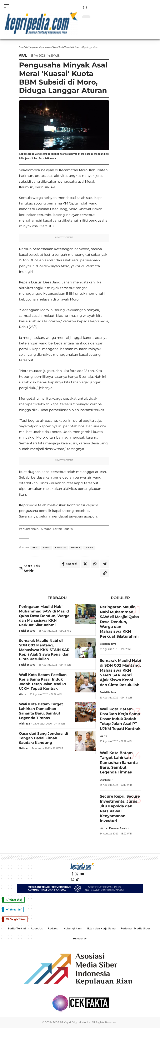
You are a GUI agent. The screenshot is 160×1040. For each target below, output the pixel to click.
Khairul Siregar (40, 528)
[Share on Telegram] (104, 564)
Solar (89, 547)
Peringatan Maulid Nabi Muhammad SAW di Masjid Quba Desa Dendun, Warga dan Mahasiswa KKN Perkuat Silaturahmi (44, 616)
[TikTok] (77, 879)
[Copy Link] (104, 573)
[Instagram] (72, 879)
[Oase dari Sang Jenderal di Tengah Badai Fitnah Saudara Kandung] (85, 741)
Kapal (46, 547)
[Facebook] (72, 874)
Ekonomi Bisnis (118, 828)
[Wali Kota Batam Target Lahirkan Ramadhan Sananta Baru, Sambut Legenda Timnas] (85, 712)
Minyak (75, 547)
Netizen (23, 748)
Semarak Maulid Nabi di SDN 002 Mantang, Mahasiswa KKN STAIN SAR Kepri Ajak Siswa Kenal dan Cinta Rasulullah (44, 649)
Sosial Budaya (27, 630)
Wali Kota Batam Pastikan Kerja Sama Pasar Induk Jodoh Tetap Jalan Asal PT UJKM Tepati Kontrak (120, 719)
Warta (22, 694)
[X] (76, 874)
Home (21, 47)
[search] (119, 7)
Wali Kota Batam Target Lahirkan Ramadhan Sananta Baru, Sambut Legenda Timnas (119, 763)
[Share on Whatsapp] (95, 564)
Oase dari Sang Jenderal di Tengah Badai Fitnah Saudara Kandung (43, 738)
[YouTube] (82, 874)
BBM (35, 547)
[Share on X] (85, 564)
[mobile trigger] (7, 5)
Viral (26, 47)
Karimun (60, 547)
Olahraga (24, 723)
